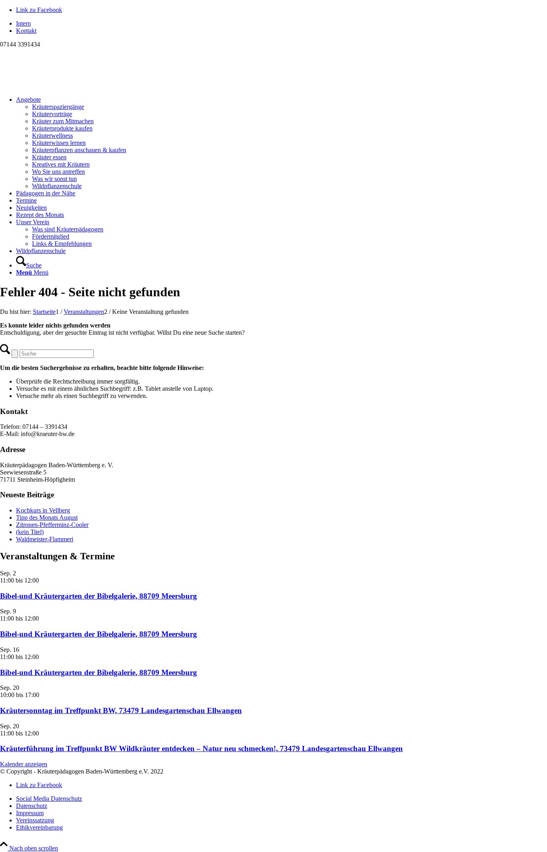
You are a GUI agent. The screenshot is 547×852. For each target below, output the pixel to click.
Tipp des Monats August (47, 517)
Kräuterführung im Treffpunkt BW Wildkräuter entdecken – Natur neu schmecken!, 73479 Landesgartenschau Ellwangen (201, 748)
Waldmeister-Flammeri (44, 539)
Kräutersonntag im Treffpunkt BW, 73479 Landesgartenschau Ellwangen (121, 710)
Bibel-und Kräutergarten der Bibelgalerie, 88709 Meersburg (98, 596)
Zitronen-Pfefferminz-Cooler (52, 524)
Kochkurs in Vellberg (43, 510)
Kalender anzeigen (23, 764)
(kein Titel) (30, 531)
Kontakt (26, 30)
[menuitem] (281, 23)
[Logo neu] (60, 85)
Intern (23, 23)
